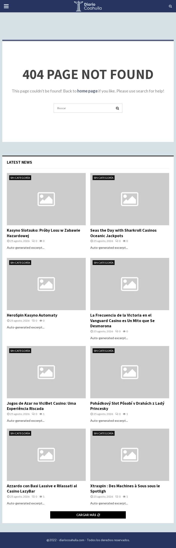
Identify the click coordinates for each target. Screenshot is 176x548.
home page (87, 90)
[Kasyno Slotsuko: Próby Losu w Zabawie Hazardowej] (46, 199)
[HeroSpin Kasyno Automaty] (46, 284)
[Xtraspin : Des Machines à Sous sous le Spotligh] (129, 455)
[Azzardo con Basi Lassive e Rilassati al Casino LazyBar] (46, 455)
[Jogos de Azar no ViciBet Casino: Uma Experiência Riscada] (46, 372)
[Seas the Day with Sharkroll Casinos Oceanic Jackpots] (129, 199)
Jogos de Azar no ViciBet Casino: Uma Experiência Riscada (41, 406)
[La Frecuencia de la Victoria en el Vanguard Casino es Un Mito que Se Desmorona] (129, 284)
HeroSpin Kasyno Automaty (32, 315)
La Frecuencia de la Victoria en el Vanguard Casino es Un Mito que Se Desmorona (122, 320)
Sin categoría (20, 177)
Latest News (19, 162)
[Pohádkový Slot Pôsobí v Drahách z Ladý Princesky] (129, 372)
